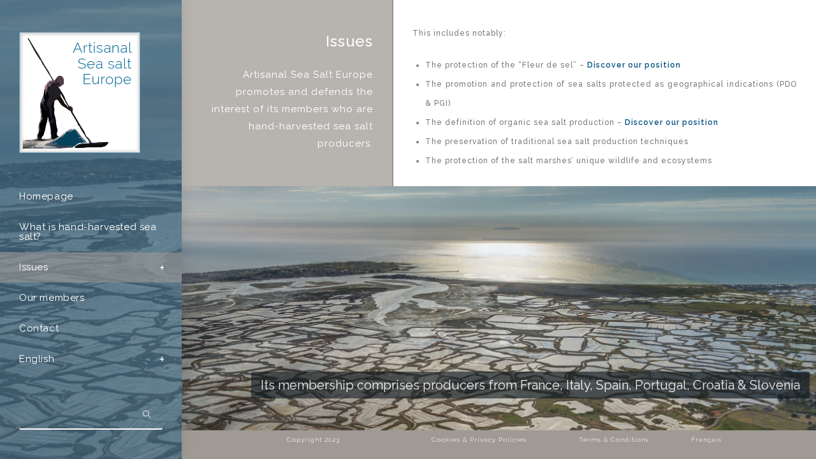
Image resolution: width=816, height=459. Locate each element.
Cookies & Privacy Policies (479, 439)
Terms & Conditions (614, 439)
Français (706, 439)
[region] (499, 308)
